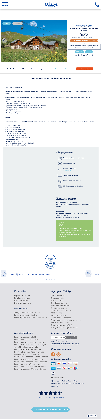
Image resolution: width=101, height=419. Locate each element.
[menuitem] (32, 295)
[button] (83, 18)
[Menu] (5, 4)
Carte (88, 51)
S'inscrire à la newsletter (50, 409)
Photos (79, 51)
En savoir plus (67, 170)
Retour (93, 416)
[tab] (16, 68)
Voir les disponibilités (84, 40)
